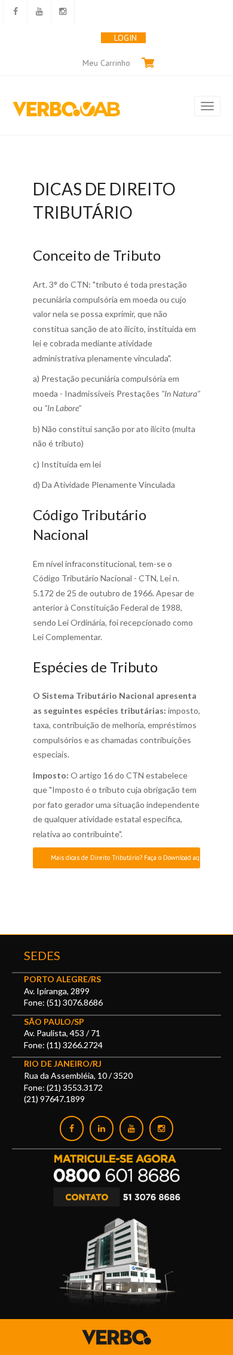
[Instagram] (161, 1128)
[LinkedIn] (102, 1128)
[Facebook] (72, 1128)
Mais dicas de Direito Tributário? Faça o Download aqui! (125, 857)
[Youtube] (131, 1128)
